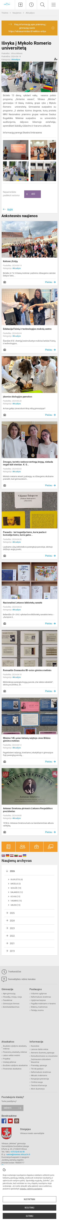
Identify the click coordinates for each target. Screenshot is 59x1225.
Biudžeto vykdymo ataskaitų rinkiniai (15, 1047)
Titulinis (5, 13)
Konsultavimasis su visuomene (44, 1056)
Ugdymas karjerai (38, 1000)
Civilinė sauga (37, 1082)
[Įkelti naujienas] (20, 4)
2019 (12, 951)
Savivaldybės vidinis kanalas (21, 979)
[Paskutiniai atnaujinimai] (31, 4)
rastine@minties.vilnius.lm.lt (18, 1154)
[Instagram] (16, 1120)
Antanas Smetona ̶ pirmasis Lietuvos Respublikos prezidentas (28, 809)
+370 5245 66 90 (17, 1152)
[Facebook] (4, 1120)
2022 (12, 936)
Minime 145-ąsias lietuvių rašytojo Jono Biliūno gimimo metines (27, 739)
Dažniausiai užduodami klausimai (41, 1060)
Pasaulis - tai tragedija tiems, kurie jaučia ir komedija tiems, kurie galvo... (25, 533)
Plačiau (48, 282)
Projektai (6, 1059)
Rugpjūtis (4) (17, 879)
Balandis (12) (17, 892)
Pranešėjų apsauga (39, 1065)
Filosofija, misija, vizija (12, 997)
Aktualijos (30, 13)
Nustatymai (29, 1199)
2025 (12, 913)
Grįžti (10, 209)
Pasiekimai (7, 1000)
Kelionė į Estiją (10, 261)
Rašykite (7, 1108)
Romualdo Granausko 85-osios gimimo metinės (27, 670)
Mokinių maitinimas (39, 1007)
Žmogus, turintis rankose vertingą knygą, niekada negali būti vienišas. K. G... (28, 463)
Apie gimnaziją (9, 994)
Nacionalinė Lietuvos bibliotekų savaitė (22, 602)
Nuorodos (35, 1046)
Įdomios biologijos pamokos (17, 396)
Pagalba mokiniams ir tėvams (43, 1004)
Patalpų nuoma (37, 1010)
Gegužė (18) (16, 888)
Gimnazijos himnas (11, 1004)
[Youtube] (10, 1120)
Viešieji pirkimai (9, 1062)
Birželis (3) (16, 884)
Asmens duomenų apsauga (42, 1053)
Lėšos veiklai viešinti (11, 1055)
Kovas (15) (15, 896)
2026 (12, 871)
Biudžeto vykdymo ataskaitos (15, 1065)
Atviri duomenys (38, 1089)
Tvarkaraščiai (14, 971)
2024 (12, 920)
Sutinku (29, 1216)
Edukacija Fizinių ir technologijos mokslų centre (27, 329)
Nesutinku (29, 1207)
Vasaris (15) (16, 901)
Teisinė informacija (39, 1085)
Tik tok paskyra (37, 1069)
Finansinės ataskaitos (12, 1069)
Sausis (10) (15, 905)
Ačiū (30, 194)
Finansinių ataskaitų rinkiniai (15, 1052)
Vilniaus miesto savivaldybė (32, 1133)
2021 (12, 943)
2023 (12, 928)
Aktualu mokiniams (39, 1075)
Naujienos (17, 13)
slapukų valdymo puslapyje (31, 1189)
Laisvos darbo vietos (39, 1049)
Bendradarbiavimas (11, 1007)
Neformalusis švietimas (41, 997)
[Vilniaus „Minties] (7, 4)
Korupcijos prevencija (40, 1079)
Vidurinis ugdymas (39, 994)
